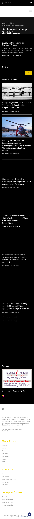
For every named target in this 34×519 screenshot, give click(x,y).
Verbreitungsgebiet (8, 502)
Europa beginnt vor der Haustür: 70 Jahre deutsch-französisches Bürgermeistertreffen (16, 105)
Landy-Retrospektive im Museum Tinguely (13, 44)
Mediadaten (6, 497)
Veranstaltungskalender (9, 479)
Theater (4, 451)
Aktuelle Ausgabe (7, 505)
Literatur (5, 453)
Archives (11, 23)
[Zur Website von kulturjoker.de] (17, 91)
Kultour (4, 459)
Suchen (5, 67)
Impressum (5, 482)
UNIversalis (5, 476)
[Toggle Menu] (30, 10)
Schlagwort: (13, 25)
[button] (31, 2)
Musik (4, 461)
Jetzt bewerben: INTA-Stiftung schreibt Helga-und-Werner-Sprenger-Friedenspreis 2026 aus (15, 306)
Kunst (4, 448)
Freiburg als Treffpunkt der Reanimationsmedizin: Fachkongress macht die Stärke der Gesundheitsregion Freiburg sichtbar (16, 145)
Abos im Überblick (7, 499)
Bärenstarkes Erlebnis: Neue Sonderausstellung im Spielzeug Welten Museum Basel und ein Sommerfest (15, 258)
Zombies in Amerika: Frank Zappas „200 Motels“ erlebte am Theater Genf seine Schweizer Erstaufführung (16, 219)
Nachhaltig (5, 456)
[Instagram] (3, 396)
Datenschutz (6, 484)
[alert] (17, 342)
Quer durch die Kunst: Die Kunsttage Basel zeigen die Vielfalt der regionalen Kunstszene (16, 181)
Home (4, 23)
